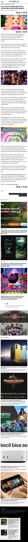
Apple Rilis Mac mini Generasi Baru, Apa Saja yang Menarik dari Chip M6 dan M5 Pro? (13, 467)
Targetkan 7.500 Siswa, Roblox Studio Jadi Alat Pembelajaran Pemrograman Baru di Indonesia (14, 232)
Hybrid (12, 4)
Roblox (19, 36)
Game (2, 4)
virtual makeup (22, 195)
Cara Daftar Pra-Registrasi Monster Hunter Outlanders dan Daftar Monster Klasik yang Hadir (13, 401)
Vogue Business (4, 117)
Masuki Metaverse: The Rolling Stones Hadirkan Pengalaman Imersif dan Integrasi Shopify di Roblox (12, 298)
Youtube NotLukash (13, 184)
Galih (3, 10)
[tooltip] (17, 13)
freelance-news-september (15, 193)
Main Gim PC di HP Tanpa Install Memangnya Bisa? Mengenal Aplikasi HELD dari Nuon (13, 500)
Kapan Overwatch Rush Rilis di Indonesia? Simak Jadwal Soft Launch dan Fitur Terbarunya (12, 434)
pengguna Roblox (7, 66)
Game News (7, 4)
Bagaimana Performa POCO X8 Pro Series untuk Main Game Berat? (14, 368)
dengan (14, 174)
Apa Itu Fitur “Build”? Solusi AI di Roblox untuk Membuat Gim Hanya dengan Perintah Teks (13, 265)
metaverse (24, 151)
